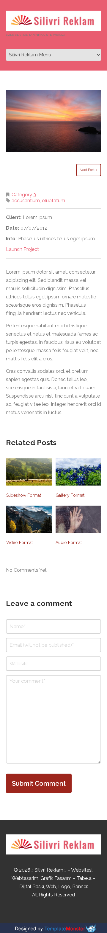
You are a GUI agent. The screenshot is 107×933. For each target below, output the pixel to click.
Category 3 (24, 194)
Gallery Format (70, 495)
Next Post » (88, 170)
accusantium (26, 200)
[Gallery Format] (78, 472)
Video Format (19, 542)
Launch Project (22, 249)
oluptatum (53, 200)
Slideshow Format (23, 495)
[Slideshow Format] (29, 472)
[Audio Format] (78, 519)
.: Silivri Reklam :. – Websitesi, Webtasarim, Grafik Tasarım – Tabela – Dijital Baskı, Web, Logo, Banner (53, 878)
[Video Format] (29, 519)
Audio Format (69, 542)
